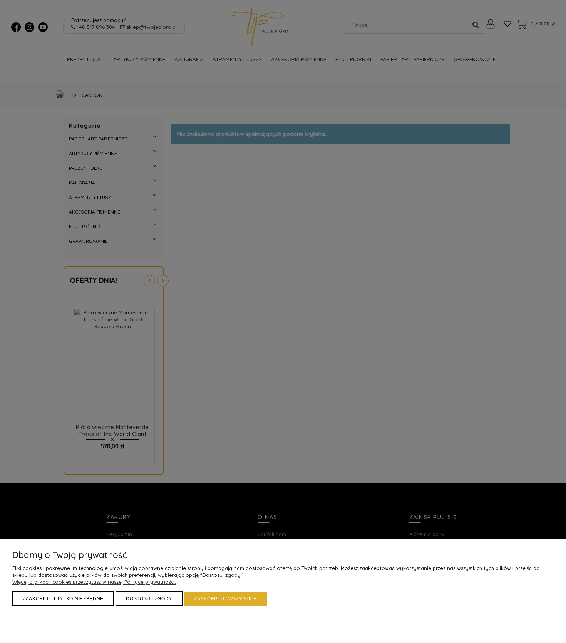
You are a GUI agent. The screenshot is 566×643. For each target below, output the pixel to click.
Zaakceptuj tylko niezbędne (63, 598)
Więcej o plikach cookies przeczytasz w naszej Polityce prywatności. (94, 582)
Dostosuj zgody (149, 598)
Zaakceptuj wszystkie (225, 598)
